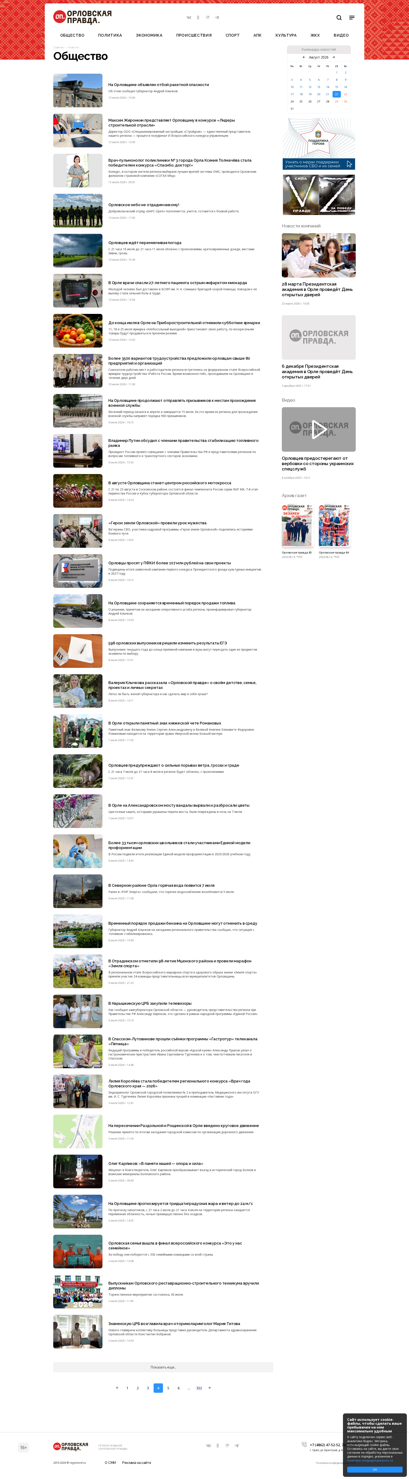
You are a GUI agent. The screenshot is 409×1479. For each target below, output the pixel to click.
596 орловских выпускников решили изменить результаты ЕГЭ (167, 643)
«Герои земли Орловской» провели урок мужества (157, 523)
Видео (341, 35)
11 (301, 87)
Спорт (233, 35)
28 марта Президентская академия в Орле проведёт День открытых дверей (317, 289)
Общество (72, 35)
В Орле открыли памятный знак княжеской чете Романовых (164, 723)
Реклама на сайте (136, 1463)
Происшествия (194, 35)
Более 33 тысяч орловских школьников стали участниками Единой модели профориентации (179, 845)
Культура (286, 35)
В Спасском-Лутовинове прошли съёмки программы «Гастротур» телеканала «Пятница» (183, 1041)
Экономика (149, 35)
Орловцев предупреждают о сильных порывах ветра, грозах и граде (173, 765)
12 (309, 87)
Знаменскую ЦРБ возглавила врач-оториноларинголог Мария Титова (174, 1323)
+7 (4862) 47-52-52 (325, 1445)
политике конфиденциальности (370, 1460)
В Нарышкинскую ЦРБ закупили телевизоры (150, 1003)
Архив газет (294, 495)
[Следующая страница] (209, 1388)
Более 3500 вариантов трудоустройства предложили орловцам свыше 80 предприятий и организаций (179, 360)
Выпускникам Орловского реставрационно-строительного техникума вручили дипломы (183, 1285)
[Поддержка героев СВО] (319, 168)
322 (199, 1388)
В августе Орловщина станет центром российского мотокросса (169, 483)
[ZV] (319, 213)
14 (327, 87)
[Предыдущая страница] (117, 1388)
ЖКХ (315, 35)
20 (318, 94)
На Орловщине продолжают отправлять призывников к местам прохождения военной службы (182, 403)
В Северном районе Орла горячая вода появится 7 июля (161, 885)
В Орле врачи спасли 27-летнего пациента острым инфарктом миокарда (177, 282)
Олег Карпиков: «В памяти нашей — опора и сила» (155, 1163)
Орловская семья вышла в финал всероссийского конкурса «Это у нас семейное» (175, 1245)
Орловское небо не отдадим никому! (143, 205)
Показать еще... (163, 1367)
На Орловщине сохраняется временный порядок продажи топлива (171, 603)
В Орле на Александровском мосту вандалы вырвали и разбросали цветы (178, 805)
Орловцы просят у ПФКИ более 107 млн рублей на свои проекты (169, 563)
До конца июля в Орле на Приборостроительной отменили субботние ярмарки (184, 323)
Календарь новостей (319, 49)
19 (309, 94)
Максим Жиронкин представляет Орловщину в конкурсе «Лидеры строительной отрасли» (171, 122)
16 (345, 87)
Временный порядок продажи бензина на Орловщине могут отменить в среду (182, 923)
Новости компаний (301, 226)
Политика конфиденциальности (336, 1463)
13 (318, 87)
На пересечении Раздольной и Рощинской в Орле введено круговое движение (183, 1125)
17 (292, 94)
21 (327, 94)
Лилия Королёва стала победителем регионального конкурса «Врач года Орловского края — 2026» (179, 1083)
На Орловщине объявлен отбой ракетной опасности (158, 84)
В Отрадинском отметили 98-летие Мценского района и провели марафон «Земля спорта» (179, 963)
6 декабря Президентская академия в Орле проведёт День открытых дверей (317, 371)
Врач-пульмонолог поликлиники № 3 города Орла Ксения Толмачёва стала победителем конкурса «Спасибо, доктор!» (180, 162)
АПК (257, 35)
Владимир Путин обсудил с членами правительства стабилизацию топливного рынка (183, 443)
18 (301, 94)
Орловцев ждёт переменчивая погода (144, 242)
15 (336, 87)
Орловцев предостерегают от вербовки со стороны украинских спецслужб (318, 463)
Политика (110, 35)
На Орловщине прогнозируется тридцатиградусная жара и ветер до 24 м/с (180, 1203)
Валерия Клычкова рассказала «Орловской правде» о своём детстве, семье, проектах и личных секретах (182, 685)
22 (336, 94)
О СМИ (110, 1463)
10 (292, 87)
